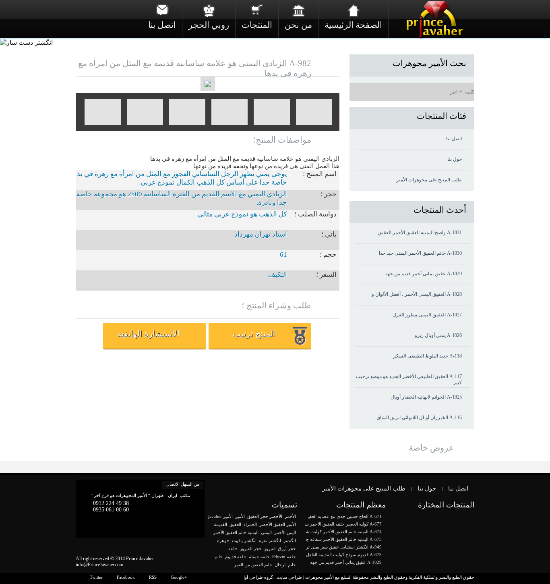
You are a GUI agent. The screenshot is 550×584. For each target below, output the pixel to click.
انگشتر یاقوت (244, 540)
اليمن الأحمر (285, 532)
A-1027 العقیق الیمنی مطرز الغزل (427, 315)
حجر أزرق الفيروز (280, 548)
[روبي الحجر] (208, 10)
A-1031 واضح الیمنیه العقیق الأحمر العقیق (420, 232)
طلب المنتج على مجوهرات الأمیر (429, 180)
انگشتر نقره (270, 540)
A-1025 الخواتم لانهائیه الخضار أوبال (426, 397)
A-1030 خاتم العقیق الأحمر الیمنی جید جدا (420, 253)
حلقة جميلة (259, 556)
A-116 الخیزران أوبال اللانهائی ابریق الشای (419, 417)
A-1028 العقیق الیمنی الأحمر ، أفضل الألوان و (417, 294)
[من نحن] (298, 10)
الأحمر (290, 516)
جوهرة (223, 540)
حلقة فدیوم (235, 556)
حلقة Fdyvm (284, 556)
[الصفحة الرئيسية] (353, 10)
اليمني (266, 532)
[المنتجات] (257, 10)
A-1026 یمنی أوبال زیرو (438, 335)
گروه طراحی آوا (258, 577)
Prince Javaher (140, 558)
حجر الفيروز (251, 548)
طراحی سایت (289, 577)
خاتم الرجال (285, 564)
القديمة (220, 524)
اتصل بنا (454, 138)
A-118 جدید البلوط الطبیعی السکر (427, 356)
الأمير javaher (220, 516)
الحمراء (250, 524)
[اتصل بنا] (162, 10)
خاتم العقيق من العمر (253, 564)
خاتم (219, 556)
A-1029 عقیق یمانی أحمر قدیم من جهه (423, 273)
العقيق (235, 524)
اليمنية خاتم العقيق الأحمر (235, 532)
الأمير (240, 516)
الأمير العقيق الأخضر (277, 524)
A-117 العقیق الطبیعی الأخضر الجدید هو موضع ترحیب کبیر (409, 379)
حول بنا (454, 159)
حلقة (233, 548)
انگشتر (289, 540)
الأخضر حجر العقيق (264, 516)
